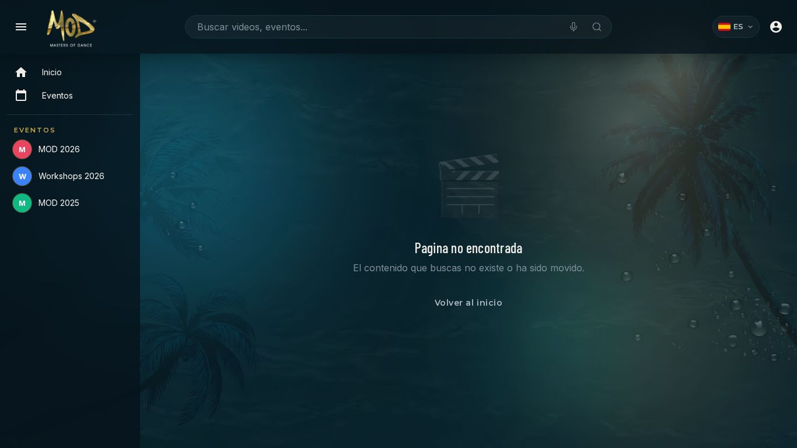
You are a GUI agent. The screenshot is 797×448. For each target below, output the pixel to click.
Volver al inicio (469, 303)
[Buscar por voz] (573, 27)
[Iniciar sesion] (776, 26)
